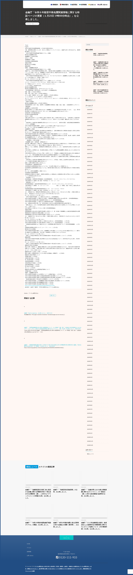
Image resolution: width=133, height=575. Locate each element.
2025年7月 (89, 149)
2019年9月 (89, 401)
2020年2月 (89, 381)
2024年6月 (89, 197)
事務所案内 (65, 4)
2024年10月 (90, 181)
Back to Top (66, 538)
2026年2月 (89, 129)
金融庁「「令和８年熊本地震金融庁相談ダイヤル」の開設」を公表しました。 (38, 524)
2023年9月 (89, 233)
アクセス (29, 547)
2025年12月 (90, 133)
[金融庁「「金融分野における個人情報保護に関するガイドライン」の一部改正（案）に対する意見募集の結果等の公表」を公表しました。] (89, 75)
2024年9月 (89, 185)
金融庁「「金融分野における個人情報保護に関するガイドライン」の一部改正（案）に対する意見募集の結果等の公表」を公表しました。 (100, 75)
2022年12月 (90, 261)
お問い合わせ (103, 4)
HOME (28, 543)
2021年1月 (89, 337)
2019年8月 (89, 405)
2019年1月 (89, 433)
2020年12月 (90, 341)
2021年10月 (90, 305)
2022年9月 (89, 269)
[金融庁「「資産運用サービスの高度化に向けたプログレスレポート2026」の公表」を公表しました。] (89, 84)
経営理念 (74, 4)
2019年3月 (89, 425)
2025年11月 (90, 137)
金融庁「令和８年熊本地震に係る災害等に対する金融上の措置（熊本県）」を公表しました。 (66, 525)
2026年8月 (89, 109)
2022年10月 (90, 265)
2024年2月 (89, 213)
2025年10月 (90, 141)
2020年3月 (89, 377)
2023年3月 (89, 257)
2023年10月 (90, 229)
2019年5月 (89, 417)
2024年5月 (89, 201)
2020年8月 (89, 357)
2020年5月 (89, 369)
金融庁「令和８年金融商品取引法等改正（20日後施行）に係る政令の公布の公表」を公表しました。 (101, 91)
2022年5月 (89, 281)
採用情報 (84, 4)
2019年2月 (89, 429)
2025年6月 (89, 153)
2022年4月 (89, 285)
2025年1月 (89, 169)
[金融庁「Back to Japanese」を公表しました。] (31, 306)
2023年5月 (89, 249)
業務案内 (55, 4)
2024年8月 (89, 189)
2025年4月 (89, 161)
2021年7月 (89, 313)
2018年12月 (90, 437)
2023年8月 (89, 237)
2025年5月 (89, 157)
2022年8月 (89, 273)
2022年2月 (89, 293)
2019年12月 (90, 389)
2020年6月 (89, 365)
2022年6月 (89, 277)
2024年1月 (89, 217)
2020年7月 (89, 361)
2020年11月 (90, 345)
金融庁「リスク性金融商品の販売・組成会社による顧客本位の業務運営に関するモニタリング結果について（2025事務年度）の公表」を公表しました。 (94, 526)
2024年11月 (90, 177)
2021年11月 (90, 301)
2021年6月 (89, 317)
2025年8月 (89, 145)
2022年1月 (89, 297)
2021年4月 (89, 325)
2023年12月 (90, 221)
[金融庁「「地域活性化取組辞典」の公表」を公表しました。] (89, 56)
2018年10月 (90, 445)
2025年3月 (89, 165)
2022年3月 (89, 289)
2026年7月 (89, 113)
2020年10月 (90, 349)
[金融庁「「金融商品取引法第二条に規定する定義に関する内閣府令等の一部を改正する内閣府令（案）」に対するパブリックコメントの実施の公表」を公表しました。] (89, 64)
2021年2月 (89, 333)
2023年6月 (89, 245)
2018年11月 (90, 441)
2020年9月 (89, 353)
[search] (108, 44)
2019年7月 (89, 409)
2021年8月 (89, 309)
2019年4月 (89, 421)
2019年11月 (90, 393)
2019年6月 (89, 413)
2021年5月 (89, 321)
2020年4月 (89, 373)
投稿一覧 (52, 295)
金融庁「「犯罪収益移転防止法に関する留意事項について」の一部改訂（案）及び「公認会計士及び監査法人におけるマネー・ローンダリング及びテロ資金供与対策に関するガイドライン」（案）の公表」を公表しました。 (52, 328)
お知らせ (93, 4)
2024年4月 (89, 205)
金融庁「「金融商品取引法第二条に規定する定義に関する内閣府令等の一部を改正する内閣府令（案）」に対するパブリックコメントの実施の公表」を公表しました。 (38, 494)
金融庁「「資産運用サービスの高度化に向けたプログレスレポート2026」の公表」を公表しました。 (101, 83)
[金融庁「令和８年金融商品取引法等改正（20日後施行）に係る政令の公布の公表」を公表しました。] (89, 92)
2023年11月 (90, 225)
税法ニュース (35, 23)
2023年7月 (89, 241)
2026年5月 (89, 117)
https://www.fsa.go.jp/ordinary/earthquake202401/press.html (39, 285)
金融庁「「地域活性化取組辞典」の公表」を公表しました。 (65, 491)
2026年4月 (89, 121)
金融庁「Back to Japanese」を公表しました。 (35, 313)
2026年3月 (89, 125)
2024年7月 (89, 193)
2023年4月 (89, 253)
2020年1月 (89, 385)
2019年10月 (90, 397)
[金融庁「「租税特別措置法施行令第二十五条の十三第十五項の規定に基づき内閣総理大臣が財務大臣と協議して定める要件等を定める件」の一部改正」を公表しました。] (31, 338)
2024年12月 (90, 173)
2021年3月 (89, 329)
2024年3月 (89, 209)
